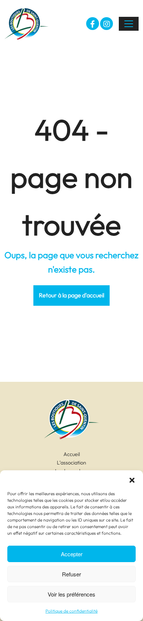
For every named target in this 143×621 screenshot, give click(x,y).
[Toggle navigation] (129, 24)
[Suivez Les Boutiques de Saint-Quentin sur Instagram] (106, 23)
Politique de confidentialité (71, 611)
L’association (71, 462)
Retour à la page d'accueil (71, 295)
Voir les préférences (71, 594)
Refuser (71, 574)
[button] (132, 479)
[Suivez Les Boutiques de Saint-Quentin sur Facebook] (92, 23)
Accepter (71, 554)
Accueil (71, 454)
